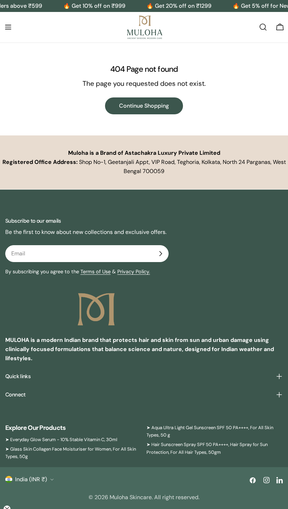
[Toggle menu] (8, 27)
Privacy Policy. (133, 271)
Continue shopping (144, 105)
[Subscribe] (160, 253)
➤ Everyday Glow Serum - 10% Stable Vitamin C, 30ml (61, 440)
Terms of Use (95, 271)
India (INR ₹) (31, 479)
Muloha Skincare (131, 497)
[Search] (263, 27)
